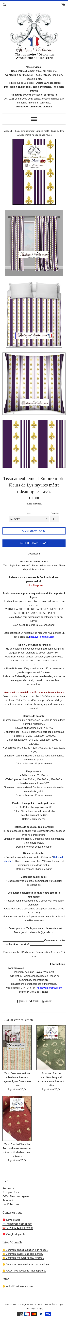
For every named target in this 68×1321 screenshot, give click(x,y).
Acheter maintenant (34, 543)
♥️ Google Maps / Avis (14, 1234)
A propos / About (11, 1192)
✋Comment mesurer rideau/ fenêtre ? (23, 1257)
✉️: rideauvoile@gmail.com (17, 1223)
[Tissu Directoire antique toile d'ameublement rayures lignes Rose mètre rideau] (17, 1047)
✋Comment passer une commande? (22, 1253)
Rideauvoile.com (32, 1304)
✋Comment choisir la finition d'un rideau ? (25, 1249)
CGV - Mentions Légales (15, 1196)
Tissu (28, 513)
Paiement (7, 1200)
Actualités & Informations (19, 1286)
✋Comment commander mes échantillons (25, 1264)
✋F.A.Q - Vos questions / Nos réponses (24, 1270)
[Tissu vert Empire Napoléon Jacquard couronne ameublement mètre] (51, 1047)
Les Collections (10, 1204)
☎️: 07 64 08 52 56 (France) (17, 1227)
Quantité (55, 513)
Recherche (8, 1188)
